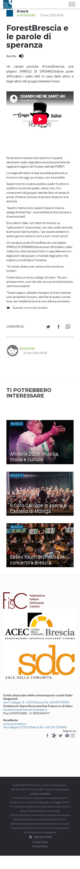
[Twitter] (61, 737)
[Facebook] (47, 737)
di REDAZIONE (26, 15)
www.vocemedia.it (14, 724)
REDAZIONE (27, 349)
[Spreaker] (54, 737)
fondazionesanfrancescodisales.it (25, 710)
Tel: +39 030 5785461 (53, 727)
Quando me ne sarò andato (30, 308)
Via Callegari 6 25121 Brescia (21, 727)
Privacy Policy (40, 846)
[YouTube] (67, 737)
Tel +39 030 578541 (57, 702)
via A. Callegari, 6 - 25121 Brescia (23, 702)
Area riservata (43, 837)
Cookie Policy (40, 841)
